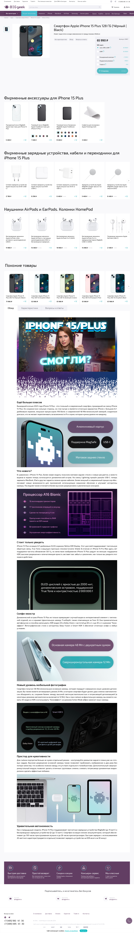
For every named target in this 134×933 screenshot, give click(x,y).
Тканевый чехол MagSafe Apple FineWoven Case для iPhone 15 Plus (40, 126)
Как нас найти (82, 1)
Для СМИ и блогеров (60, 1)
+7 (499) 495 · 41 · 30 (124, 1)
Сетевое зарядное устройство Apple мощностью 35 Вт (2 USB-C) (67, 186)
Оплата (57, 913)
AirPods (66, 13)
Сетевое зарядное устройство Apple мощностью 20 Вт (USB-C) (16, 186)
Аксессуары (84, 13)
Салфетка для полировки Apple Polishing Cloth (90, 126)
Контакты (72, 1)
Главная (6, 17)
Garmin (107, 13)
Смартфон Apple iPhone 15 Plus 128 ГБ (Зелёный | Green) (67, 297)
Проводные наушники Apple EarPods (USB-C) (117, 237)
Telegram (112, 897)
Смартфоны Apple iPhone (22, 17)
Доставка (17, 1)
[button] (129, 286)
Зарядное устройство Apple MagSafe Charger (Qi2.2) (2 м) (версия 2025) (117, 186)
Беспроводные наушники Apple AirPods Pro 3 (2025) (66, 237)
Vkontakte (65, 897)
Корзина (116, 7)
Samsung (75, 13)
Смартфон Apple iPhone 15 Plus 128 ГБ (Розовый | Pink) (91, 297)
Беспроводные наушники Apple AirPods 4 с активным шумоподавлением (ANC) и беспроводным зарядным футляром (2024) (41, 239)
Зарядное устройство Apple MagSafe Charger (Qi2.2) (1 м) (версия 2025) (91, 186)
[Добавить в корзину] (25, 140)
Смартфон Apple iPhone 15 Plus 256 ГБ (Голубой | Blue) (116, 297)
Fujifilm (100, 13)
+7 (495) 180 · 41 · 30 (14, 920)
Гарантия (25, 1)
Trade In (33, 1)
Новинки (42, 13)
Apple (11, 17)
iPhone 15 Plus (45, 17)
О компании (7, 1)
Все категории (11, 13)
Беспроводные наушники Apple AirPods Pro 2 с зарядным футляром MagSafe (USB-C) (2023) (92, 239)
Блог (125, 13)
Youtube (16, 897)
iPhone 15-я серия (35, 17)
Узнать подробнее (71, 931)
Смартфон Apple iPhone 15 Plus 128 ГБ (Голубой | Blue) (40, 297)
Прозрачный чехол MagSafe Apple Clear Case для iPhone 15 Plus (16, 126)
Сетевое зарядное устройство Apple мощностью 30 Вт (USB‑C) (41, 186)
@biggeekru (18, 899)
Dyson (94, 13)
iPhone (50, 13)
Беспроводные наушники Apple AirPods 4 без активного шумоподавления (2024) (16, 239)
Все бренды (116, 13)
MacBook (58, 13)
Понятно (83, 931)
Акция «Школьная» (29, 13)
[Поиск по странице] (100, 7)
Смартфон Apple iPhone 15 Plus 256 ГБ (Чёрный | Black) (15, 297)
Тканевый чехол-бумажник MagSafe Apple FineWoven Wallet (66, 126)
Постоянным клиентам (45, 1)
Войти (128, 7)
